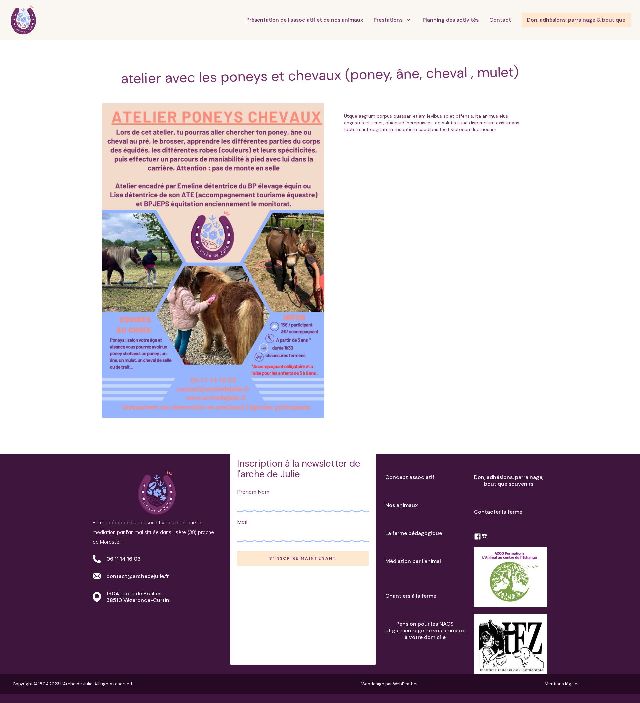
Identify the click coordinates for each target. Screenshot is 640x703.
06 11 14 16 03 (123, 558)
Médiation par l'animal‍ (413, 561)
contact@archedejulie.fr (137, 576)
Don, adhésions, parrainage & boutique (576, 19)
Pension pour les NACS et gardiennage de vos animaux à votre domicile (425, 630)
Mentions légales (562, 684)
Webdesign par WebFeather (389, 684)
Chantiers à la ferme (410, 595)
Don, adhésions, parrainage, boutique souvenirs (508, 480)
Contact (500, 19)
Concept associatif (409, 477)
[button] (392, 20)
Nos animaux (401, 505)
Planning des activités (451, 19)
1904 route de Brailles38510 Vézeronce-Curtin (137, 597)
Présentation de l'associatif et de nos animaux (304, 19)
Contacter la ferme (498, 511)
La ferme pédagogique (413, 533)
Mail (242, 521)
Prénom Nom (253, 491)
